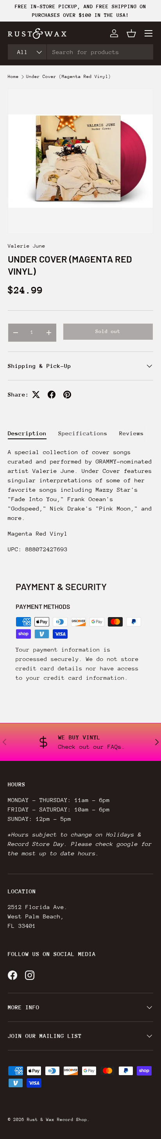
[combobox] (80, 52)
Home (13, 76)
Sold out (107, 331)
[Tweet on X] (36, 394)
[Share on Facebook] (51, 394)
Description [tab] (27, 433)
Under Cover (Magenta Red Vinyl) (68, 76)
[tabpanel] (80, 503)
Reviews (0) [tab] (138, 433)
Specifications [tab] (82, 433)
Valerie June (26, 246)
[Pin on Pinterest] (67, 394)
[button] (131, 33)
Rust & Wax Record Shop (57, 1119)
